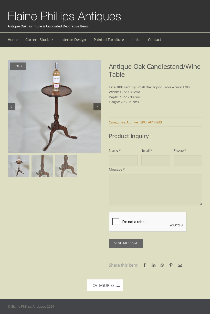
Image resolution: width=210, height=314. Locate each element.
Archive (132, 122)
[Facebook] (144, 265)
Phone (180, 150)
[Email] (179, 265)
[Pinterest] (170, 265)
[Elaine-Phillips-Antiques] (64, 11)
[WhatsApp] (162, 265)
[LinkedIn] (153, 265)
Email (146, 150)
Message (117, 169)
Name (115, 150)
